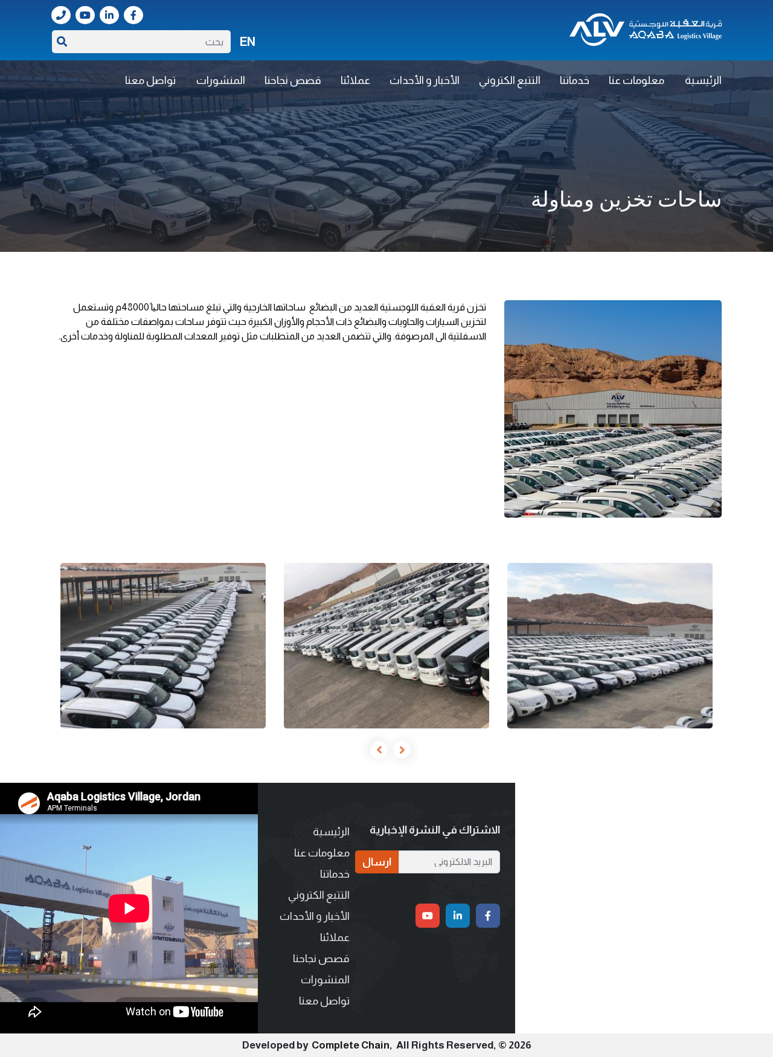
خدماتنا (574, 80)
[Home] (645, 30)
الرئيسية (703, 80)
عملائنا (355, 80)
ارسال (376, 862)
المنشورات (220, 80)
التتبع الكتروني (509, 80)
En (247, 41)
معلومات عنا (636, 80)
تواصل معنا (150, 80)
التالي (375, 749)
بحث (62, 41)
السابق (398, 749)
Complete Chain (351, 1045)
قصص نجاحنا (293, 80)
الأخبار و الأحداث (425, 80)
